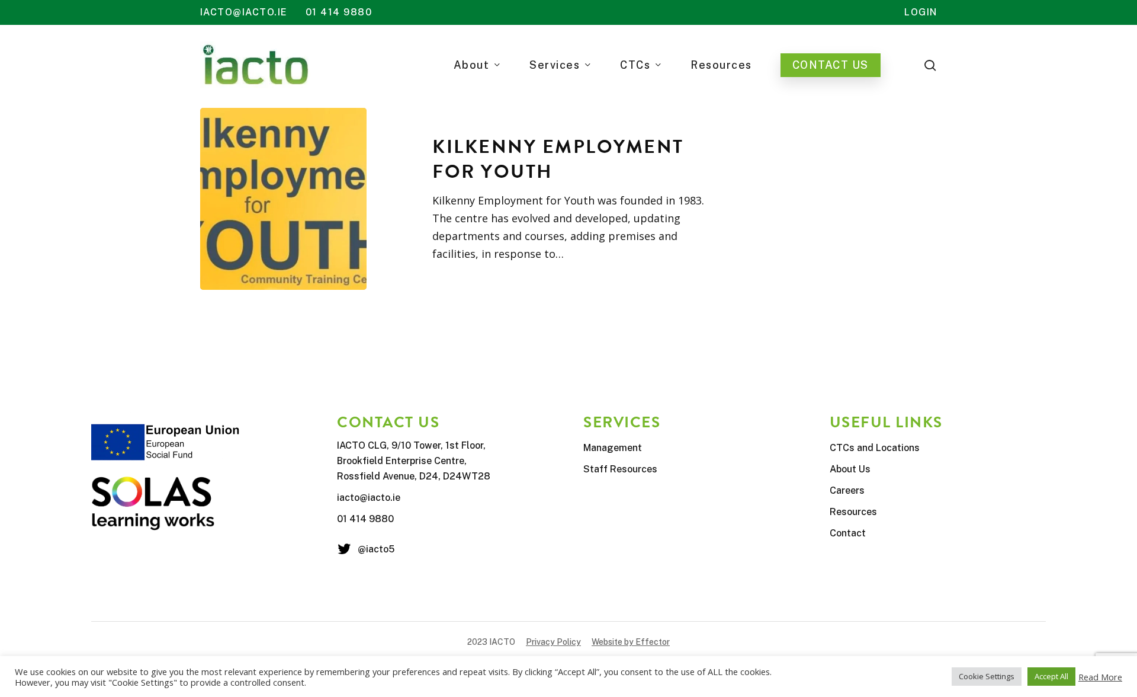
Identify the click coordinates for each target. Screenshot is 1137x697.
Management (612, 447)
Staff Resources (620, 469)
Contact (848, 533)
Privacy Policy (553, 642)
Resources (853, 511)
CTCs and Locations (875, 447)
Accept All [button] (1051, 676)
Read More (1100, 677)
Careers (847, 490)
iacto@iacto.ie (244, 12)
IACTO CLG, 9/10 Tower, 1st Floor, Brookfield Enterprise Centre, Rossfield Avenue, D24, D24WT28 (413, 461)
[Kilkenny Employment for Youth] (283, 199)
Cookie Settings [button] (986, 676)
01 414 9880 (339, 12)
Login (920, 12)
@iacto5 (376, 549)
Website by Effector (631, 642)
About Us (850, 469)
